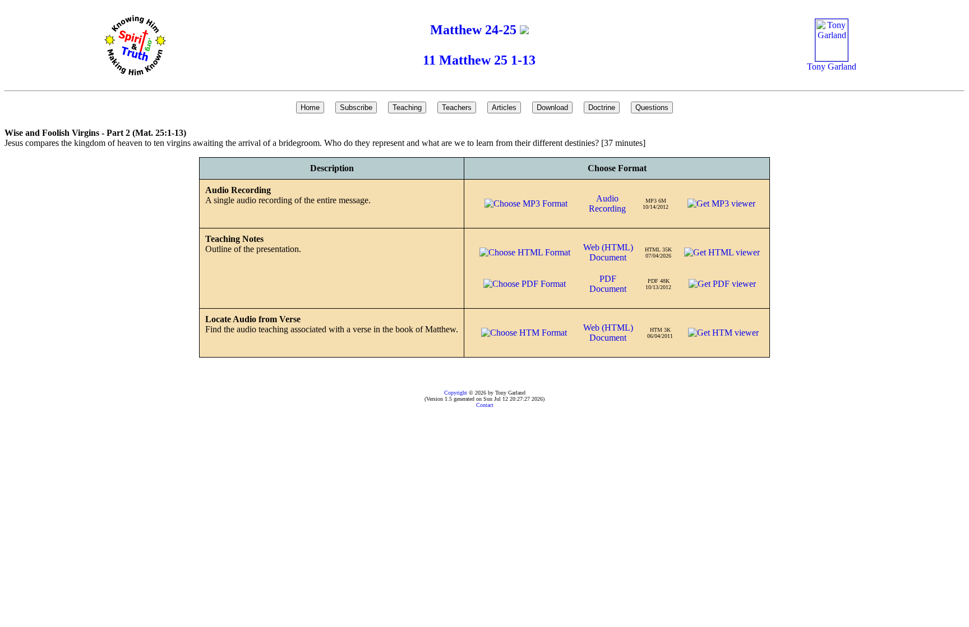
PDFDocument (607, 284)
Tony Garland (831, 66)
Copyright (455, 393)
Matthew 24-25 (475, 29)
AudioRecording (607, 203)
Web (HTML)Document (608, 252)
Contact (484, 405)
